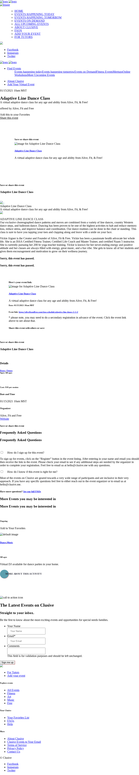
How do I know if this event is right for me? (32, 471)
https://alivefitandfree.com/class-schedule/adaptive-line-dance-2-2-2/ (48, 312)
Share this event (9, 117)
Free (9, 703)
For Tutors (23, 37)
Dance (2, 371)
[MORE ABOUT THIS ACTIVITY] (13, 579)
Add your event (27, 33)
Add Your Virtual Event (20, 84)
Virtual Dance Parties (9, 550)
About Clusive (26, 27)
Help (10, 724)
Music (10, 542)
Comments (13, 645)
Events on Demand (29, 20)
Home (18, 10)
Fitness (9, 371)
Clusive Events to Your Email (24, 741)
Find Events (14, 68)
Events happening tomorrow (38, 17)
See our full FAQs (32, 491)
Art (9, 696)
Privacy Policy (15, 748)
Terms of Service (17, 745)
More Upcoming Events (41, 75)
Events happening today (34, 14)
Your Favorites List (18, 717)
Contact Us (13, 751)
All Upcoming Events (31, 24)
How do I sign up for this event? (25, 452)
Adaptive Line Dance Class (28, 150)
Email (11, 636)
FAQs (18, 30)
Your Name (13, 626)
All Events (13, 690)
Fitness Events (104, 71)
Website (4, 418)
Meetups (118, 71)
